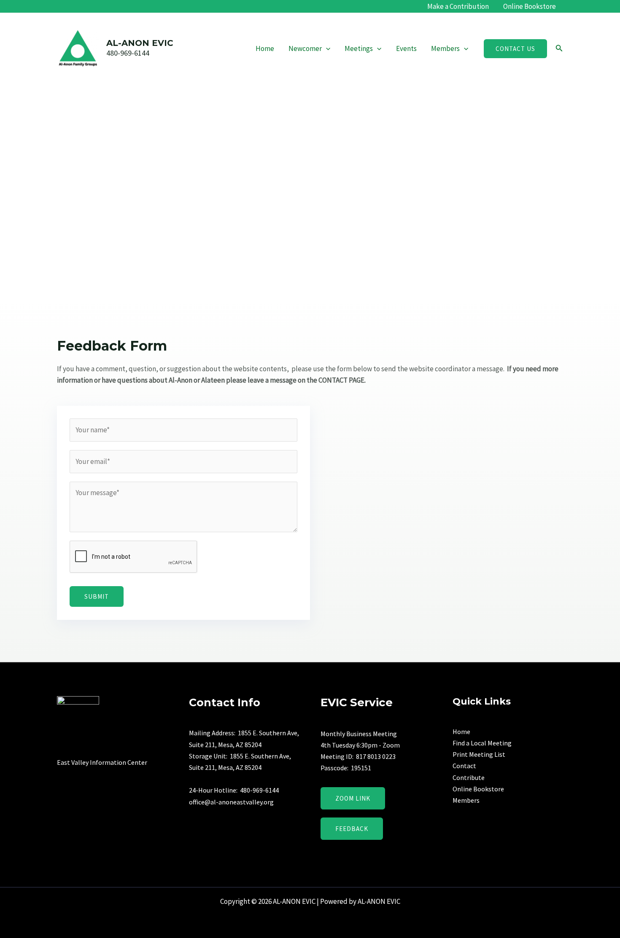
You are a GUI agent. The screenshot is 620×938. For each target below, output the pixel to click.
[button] (326, 48)
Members (445, 48)
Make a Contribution (458, 6)
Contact (464, 765)
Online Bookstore (529, 6)
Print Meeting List (479, 754)
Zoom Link (352, 798)
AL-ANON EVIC (139, 43)
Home (265, 48)
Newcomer (305, 48)
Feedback (351, 829)
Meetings (359, 48)
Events (406, 48)
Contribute (469, 777)
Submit (96, 596)
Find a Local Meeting (482, 743)
